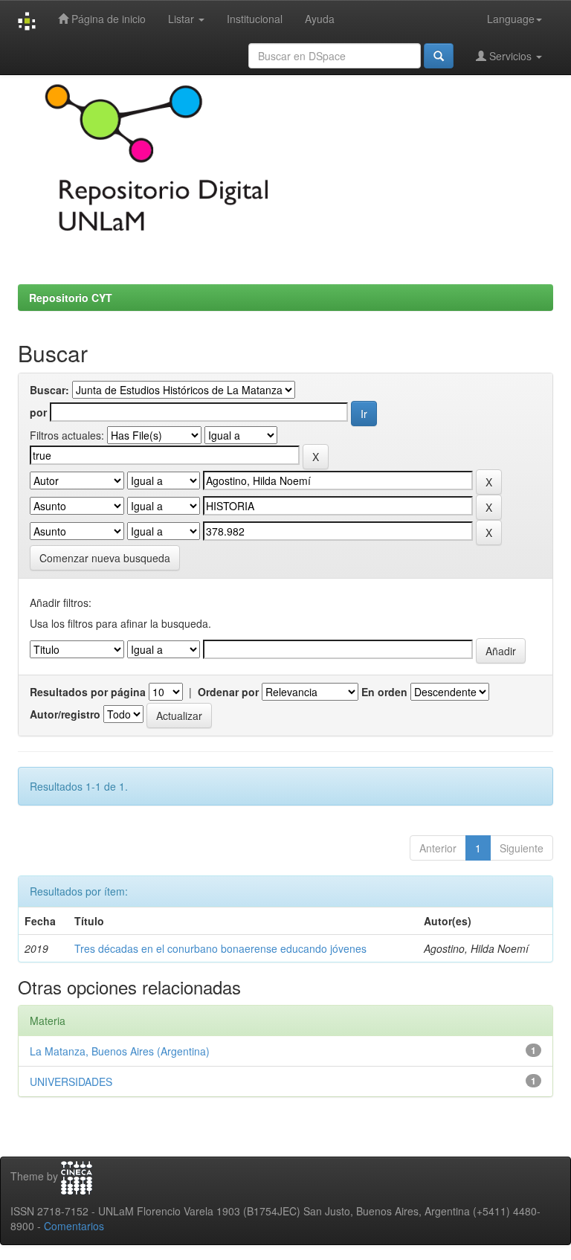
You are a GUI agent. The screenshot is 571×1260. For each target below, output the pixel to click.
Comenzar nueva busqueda (104, 557)
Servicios (510, 55)
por (38, 412)
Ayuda (320, 18)
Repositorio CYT (70, 297)
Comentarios (74, 1225)
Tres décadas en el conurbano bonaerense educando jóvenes (220, 948)
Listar (182, 18)
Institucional (255, 18)
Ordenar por (228, 691)
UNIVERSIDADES (71, 1081)
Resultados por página (88, 691)
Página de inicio (107, 18)
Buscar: (49, 389)
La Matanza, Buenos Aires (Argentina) (120, 1051)
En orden (384, 691)
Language (511, 18)
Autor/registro (65, 714)
